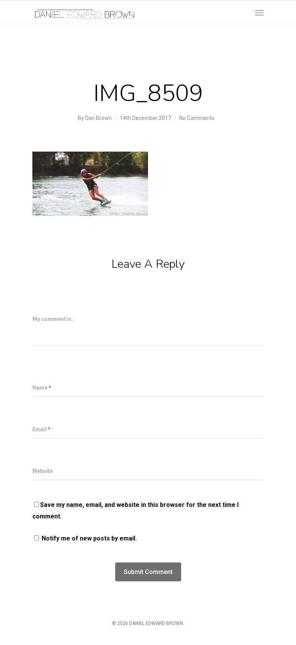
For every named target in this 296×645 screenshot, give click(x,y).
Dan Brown (98, 118)
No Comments (196, 118)
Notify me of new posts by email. (89, 538)
